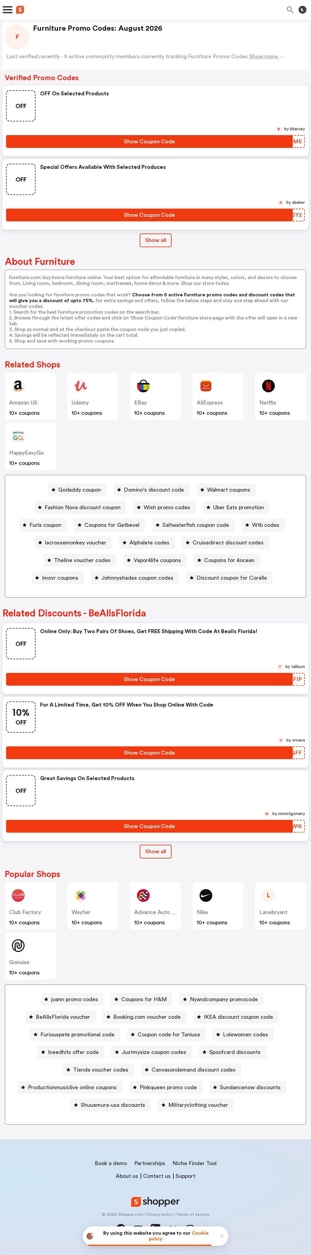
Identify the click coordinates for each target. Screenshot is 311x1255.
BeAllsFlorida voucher (63, 1017)
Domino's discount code (154, 490)
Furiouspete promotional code (77, 1034)
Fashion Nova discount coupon (83, 507)
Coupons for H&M (144, 999)
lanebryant (273, 912)
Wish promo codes (167, 507)
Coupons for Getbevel (111, 525)
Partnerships (149, 1163)
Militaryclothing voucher (198, 1105)
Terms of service (192, 1214)
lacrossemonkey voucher (75, 542)
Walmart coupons (228, 490)
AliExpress (210, 402)
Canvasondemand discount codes (194, 1070)
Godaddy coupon (79, 490)
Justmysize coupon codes (154, 1052)
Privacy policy (159, 1214)
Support (185, 1176)
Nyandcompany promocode (224, 999)
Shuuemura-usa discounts (113, 1105)
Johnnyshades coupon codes (137, 578)
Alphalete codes (149, 542)
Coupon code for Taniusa (169, 1034)
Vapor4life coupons (157, 560)
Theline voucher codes (82, 560)
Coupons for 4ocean (229, 560)
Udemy (80, 402)
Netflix (267, 402)
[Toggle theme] (302, 9)
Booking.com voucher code (147, 1017)
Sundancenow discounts (250, 1087)
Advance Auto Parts (159, 912)
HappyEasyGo (26, 452)
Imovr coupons (60, 578)
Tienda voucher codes (100, 1070)
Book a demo (111, 1163)
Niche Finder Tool (195, 1163)
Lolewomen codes (245, 1034)
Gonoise (19, 962)
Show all (155, 240)
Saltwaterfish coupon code (195, 525)
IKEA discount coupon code (238, 1017)
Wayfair (81, 912)
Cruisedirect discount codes (228, 542)
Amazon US (23, 402)
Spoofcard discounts (235, 1052)
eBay (140, 402)
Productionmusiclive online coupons (72, 1087)
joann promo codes (74, 999)
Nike (202, 912)
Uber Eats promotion (238, 507)
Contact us (157, 1176)
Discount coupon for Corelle (232, 578)
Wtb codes (265, 525)
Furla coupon (45, 525)
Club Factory (25, 912)
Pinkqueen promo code (168, 1087)
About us (127, 1176)
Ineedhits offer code (73, 1052)
